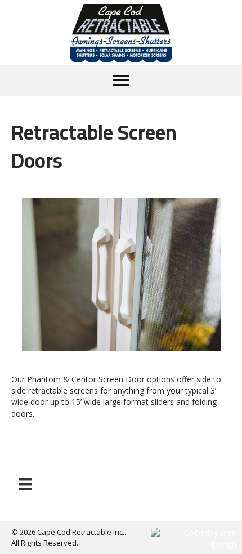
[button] (39, 289)
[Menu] (121, 80)
